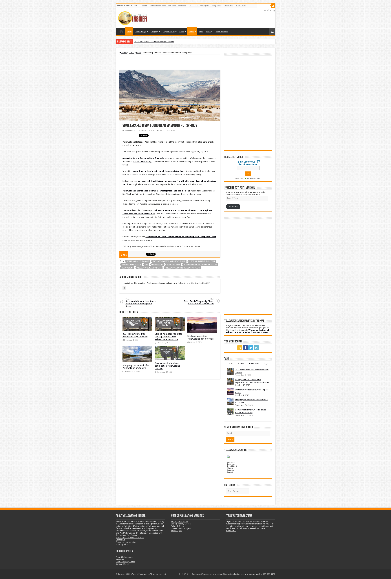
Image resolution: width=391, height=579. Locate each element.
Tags (265, 363)
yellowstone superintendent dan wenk (183, 268)
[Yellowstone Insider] (132, 17)
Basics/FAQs (140, 32)
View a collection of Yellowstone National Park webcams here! (247, 331)
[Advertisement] (208, 18)
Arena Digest (176, 530)
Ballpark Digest (122, 564)
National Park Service (131, 265)
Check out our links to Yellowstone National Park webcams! (249, 528)
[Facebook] (268, 10)
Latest (230, 363)
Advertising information (126, 542)
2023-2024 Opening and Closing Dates (205, 6)
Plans (181, 32)
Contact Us (241, 6)
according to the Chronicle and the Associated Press (159, 171)
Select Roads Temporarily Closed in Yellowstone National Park (199, 301)
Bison (138, 52)
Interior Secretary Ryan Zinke (202, 261)
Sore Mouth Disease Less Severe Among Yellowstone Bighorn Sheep (141, 302)
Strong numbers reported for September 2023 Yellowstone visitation (168, 337)
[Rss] (265, 10)
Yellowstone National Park (149, 268)
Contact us (120, 540)
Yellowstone (127, 268)
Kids (201, 32)
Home (121, 31)
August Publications (124, 557)
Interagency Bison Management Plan (169, 261)
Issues (191, 32)
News (129, 32)
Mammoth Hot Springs (142, 161)
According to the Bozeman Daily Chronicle (143, 158)
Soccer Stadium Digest (181, 528)
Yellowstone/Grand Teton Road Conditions (168, 6)
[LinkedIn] (274, 10)
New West (120, 559)
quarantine (157, 265)
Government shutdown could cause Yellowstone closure (167, 366)
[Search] (273, 6)
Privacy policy (122, 544)
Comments (254, 363)
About (144, 6)
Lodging (154, 32)
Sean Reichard (130, 130)
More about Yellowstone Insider (130, 537)
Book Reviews (222, 32)
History (209, 32)
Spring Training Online (125, 562)
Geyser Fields (169, 32)
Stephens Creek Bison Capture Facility (200, 265)
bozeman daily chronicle (138, 261)
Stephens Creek (173, 265)
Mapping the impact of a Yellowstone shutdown (135, 366)
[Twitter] (270, 10)
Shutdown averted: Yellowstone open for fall (200, 337)
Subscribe (233, 206)
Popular (241, 363)
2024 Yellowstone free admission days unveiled (154, 41)
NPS (146, 265)
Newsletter (229, 6)
